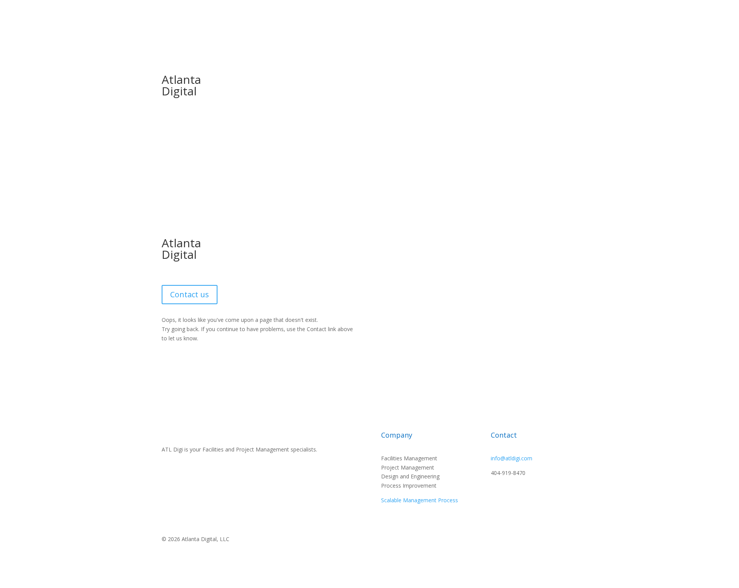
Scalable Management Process (419, 500)
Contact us (189, 294)
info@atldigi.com (511, 458)
